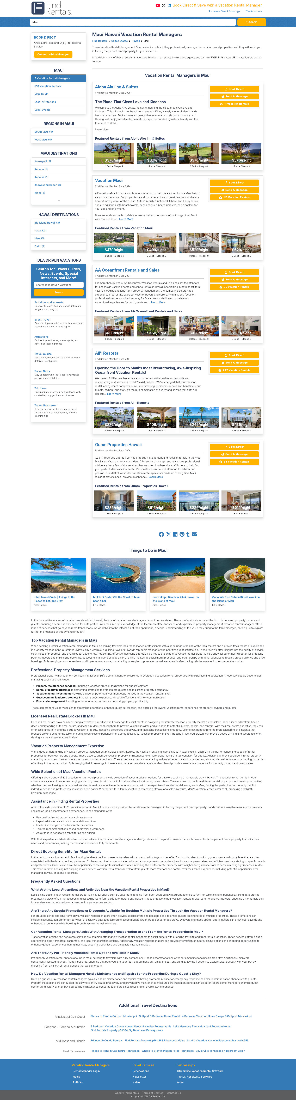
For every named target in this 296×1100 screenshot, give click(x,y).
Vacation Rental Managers (52, 78)
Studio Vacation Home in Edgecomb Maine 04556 (218, 1040)
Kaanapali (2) (42, 161)
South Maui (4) (43, 131)
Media (76, 1076)
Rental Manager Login (86, 1071)
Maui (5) (39, 238)
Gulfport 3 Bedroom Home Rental (159, 1016)
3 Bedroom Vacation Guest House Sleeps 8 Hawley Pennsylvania (131, 1026)
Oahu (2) (39, 246)
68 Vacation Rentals (236, 461)
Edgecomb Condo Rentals (106, 1040)
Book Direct (236, 89)
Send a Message (236, 96)
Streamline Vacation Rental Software (200, 1071)
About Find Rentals (127, 1093)
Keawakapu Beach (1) (47, 185)
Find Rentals (99, 40)
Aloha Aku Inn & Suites (116, 86)
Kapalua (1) (41, 177)
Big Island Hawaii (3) (47, 222)
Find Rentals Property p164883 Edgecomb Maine (155, 1040)
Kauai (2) (40, 230)
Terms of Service (152, 1093)
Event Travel (42, 319)
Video (136, 1082)
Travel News (42, 371)
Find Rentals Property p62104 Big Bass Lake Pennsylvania (127, 1030)
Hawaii (136, 40)
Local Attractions (45, 101)
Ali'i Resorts (106, 353)
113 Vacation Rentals (236, 197)
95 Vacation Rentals (236, 286)
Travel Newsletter (45, 405)
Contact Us (174, 1093)
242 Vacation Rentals (236, 370)
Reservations (141, 1071)
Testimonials (254, 11)
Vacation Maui (109, 180)
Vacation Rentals (47, 86)
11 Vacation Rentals (236, 103)
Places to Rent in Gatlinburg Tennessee (115, 1050)
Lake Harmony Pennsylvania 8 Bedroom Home (202, 1026)
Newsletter (139, 1076)
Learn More (126, 219)
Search (58, 292)
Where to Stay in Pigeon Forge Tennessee (168, 1050)
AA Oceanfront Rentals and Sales (127, 270)
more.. (181, 1082)
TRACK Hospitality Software (194, 1076)
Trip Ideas (40, 388)
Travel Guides (43, 353)
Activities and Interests (49, 302)
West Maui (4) (43, 139)
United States (119, 40)
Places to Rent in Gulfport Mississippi (114, 1016)
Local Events (42, 109)
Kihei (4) (39, 192)
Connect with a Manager (53, 54)
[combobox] (133, 22)
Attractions (41, 336)
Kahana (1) (41, 169)
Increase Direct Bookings (224, 11)
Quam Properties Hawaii (118, 444)
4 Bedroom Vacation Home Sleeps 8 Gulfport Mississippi (217, 1016)
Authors (78, 1082)
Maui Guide (41, 94)
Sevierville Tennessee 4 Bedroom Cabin (220, 1050)
